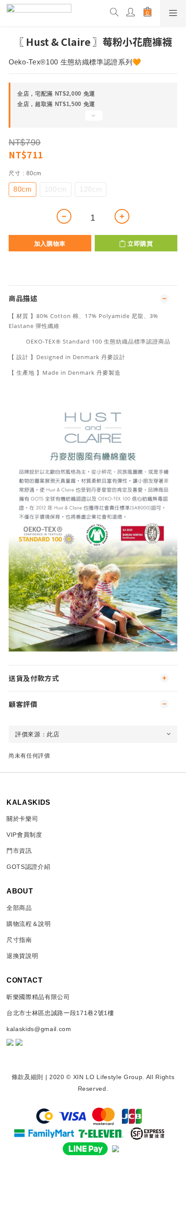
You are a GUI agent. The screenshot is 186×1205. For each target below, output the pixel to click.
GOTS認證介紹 (28, 866)
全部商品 (19, 907)
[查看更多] (93, 119)
